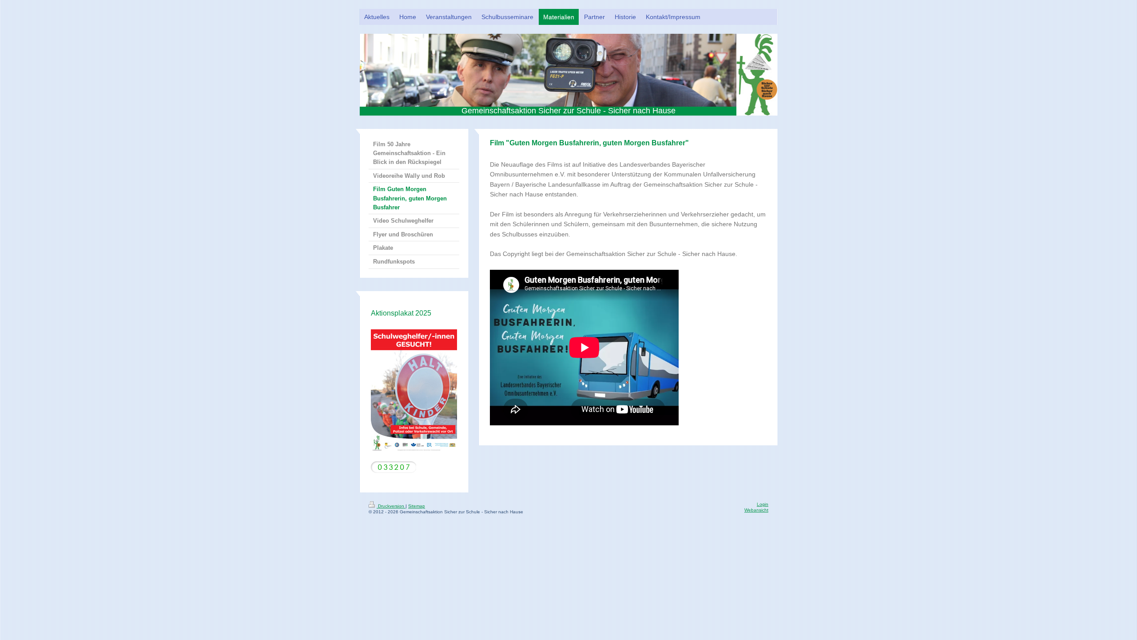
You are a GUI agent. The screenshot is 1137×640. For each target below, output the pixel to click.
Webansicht (756, 510)
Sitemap (416, 506)
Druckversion (391, 506)
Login (762, 504)
